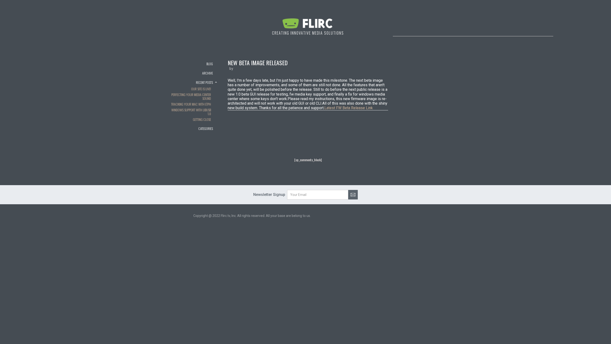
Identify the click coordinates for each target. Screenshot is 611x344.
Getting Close (202, 120)
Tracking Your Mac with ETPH (191, 104)
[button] (193, 73)
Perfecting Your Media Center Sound (191, 97)
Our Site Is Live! (201, 89)
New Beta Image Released (258, 62)
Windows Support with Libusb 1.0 (191, 112)
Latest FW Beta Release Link (348, 108)
